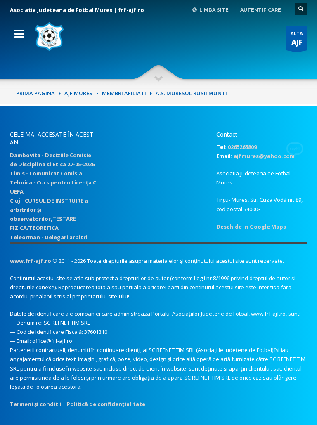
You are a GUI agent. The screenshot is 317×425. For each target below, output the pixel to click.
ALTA (297, 38)
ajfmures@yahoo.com (264, 156)
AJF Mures (78, 93)
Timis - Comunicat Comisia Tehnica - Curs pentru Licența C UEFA (53, 182)
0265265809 (242, 147)
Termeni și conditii (36, 404)
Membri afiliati (124, 93)
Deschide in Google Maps (251, 226)
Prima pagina (35, 93)
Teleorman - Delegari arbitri (49, 237)
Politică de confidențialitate (106, 404)
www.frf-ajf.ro (30, 260)
